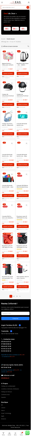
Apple (2, 416)
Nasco (3, 410)
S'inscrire (15, 318)
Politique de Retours (6, 391)
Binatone (3, 419)
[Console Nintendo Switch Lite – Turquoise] (23, 116)
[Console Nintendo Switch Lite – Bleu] (23, 147)
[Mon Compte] (28, 2)
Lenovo (3, 407)
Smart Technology (6, 413)
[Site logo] (15, 2)
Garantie (3, 397)
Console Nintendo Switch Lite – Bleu (22, 155)
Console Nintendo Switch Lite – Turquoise (22, 125)
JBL (2, 405)
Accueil (3, 39)
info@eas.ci (5, 378)
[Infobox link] (11, 325)
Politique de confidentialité (8, 386)
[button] (8, 73)
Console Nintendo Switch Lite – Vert (7, 155)
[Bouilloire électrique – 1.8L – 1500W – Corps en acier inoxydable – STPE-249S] (23, 56)
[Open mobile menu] (2, 2)
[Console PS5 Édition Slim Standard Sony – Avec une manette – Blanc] (23, 178)
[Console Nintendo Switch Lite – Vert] (8, 147)
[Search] (27, 7)
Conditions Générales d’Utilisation (10, 389)
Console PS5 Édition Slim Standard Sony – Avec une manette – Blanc (22, 188)
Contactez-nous (5, 394)
